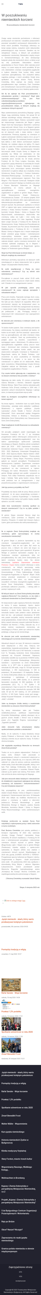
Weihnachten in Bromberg (13, 1178)
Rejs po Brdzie (7, 1221)
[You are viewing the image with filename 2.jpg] (14, 901)
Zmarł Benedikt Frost (10, 1054)
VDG (20, 1276)
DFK (20, 1272)
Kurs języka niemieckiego (12, 1132)
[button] (2, 4)
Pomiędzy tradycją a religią (13, 949)
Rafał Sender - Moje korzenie (14, 993)
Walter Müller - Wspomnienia (14, 1124)
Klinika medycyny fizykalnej (13, 1151)
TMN (20, 4)
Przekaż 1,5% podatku (11, 1011)
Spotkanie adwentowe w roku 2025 (17, 1032)
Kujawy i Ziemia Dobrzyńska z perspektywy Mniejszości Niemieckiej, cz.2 (18, 1189)
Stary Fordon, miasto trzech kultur (16, 1159)
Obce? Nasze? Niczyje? (12, 1229)
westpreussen (21, 1281)
